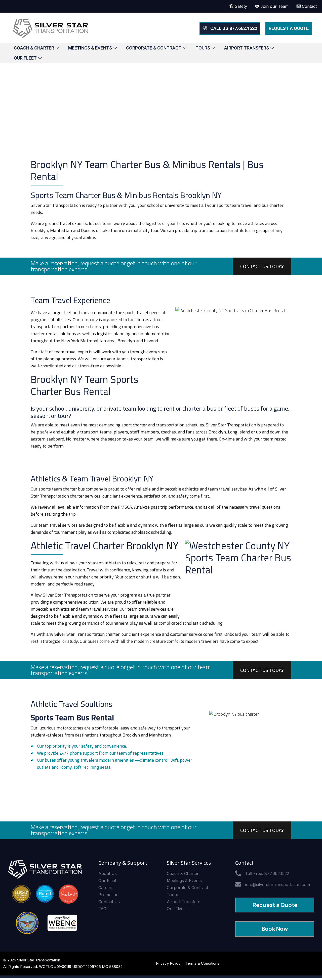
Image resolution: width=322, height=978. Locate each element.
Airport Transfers (246, 48)
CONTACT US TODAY (262, 266)
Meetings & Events (90, 48)
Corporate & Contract (153, 48)
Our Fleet (25, 58)
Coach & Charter (34, 48)
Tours (202, 48)
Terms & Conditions (202, 963)
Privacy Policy (168, 963)
